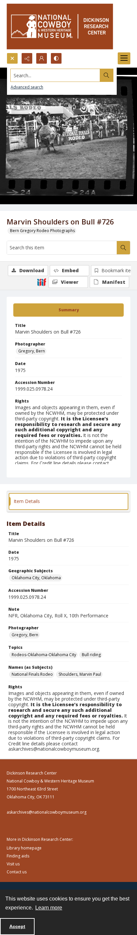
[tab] (68, 310)
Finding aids (18, 856)
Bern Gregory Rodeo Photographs (42, 230)
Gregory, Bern (31, 351)
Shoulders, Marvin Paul (80, 674)
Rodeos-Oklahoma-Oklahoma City (44, 654)
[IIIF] (41, 281)
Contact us (17, 872)
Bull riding (91, 654)
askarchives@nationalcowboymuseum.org (46, 812)
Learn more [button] (48, 907)
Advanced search (27, 87)
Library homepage (24, 848)
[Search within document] (123, 247)
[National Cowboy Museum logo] (60, 26)
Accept (17, 926)
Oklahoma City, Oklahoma (36, 578)
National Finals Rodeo (32, 674)
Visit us (13, 864)
